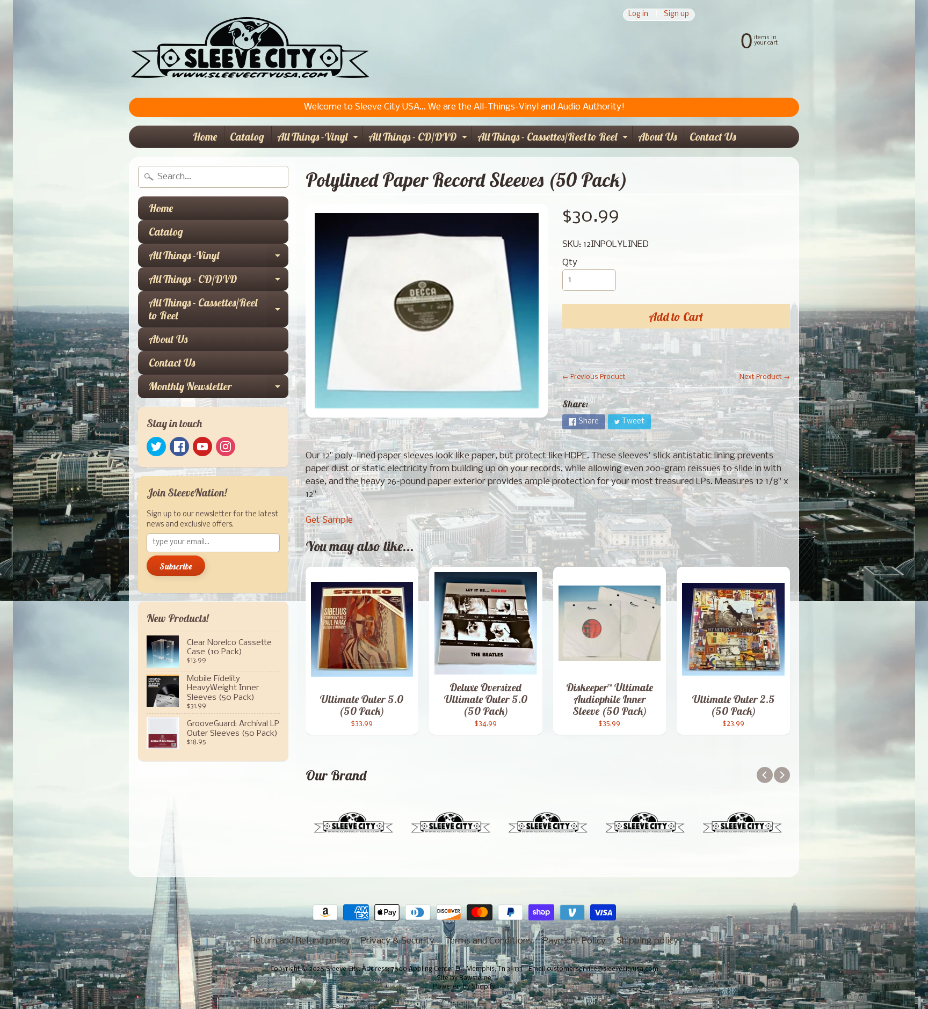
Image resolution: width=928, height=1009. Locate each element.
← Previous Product (594, 377)
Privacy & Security (397, 941)
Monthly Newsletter (218, 388)
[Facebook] (179, 446)
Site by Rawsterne (464, 978)
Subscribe (176, 566)
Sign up (676, 14)
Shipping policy (647, 941)
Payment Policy (574, 941)
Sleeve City (342, 969)
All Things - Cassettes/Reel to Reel (553, 139)
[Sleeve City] (250, 49)
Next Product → (765, 377)
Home (205, 136)
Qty (569, 263)
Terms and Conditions (488, 941)
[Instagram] (225, 446)
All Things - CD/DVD (419, 139)
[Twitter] (156, 446)
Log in (638, 14)
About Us (657, 136)
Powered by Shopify (464, 987)
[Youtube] (202, 446)
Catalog (247, 136)
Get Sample (329, 520)
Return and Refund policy (300, 941)
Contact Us (713, 136)
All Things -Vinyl (319, 139)
